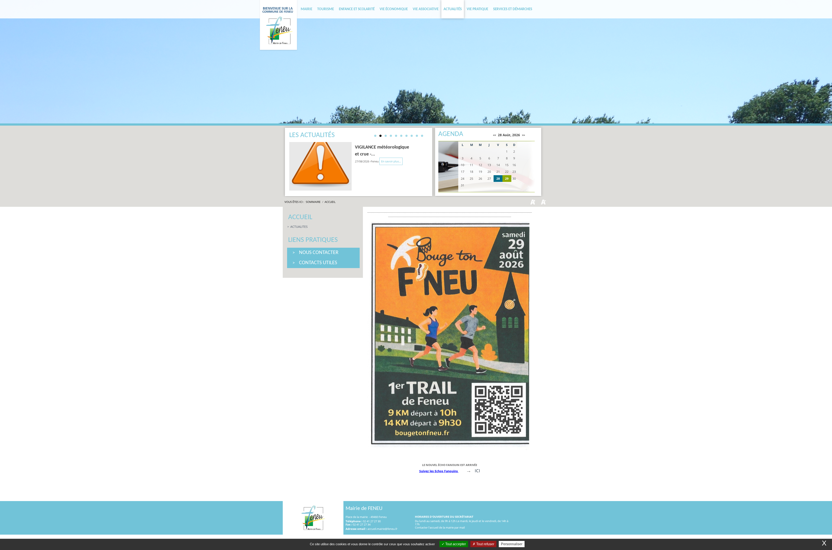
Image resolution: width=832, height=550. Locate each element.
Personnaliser (511, 544)
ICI (477, 471)
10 (422, 135)
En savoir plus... (391, 161)
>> (523, 135)
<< (494, 135)
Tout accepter (455, 544)
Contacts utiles (318, 262)
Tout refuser (484, 544)
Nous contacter (318, 252)
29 (507, 178)
